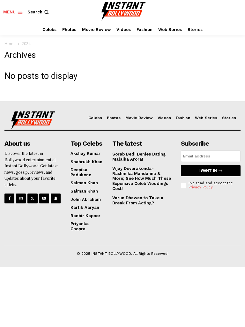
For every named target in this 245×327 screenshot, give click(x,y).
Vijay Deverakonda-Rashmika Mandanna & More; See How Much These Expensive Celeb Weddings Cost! (141, 178)
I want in (207, 171)
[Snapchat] (56, 198)
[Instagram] (21, 198)
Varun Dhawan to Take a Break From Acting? (137, 200)
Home (10, 43)
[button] (38, 12)
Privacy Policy (200, 187)
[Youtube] (44, 198)
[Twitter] (32, 198)
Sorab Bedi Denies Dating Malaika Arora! (139, 157)
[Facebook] (9, 198)
